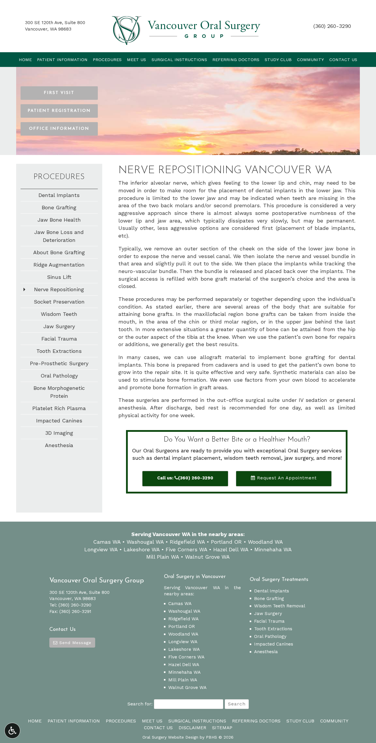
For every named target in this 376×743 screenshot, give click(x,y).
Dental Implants (59, 195)
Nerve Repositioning (59, 289)
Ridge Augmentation (59, 265)
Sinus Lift (59, 277)
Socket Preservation (59, 302)
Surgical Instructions (179, 59)
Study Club (278, 59)
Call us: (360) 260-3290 (185, 478)
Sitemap (222, 727)
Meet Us (136, 59)
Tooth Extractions (59, 351)
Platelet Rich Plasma (59, 408)
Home (25, 59)
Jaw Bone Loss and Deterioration (59, 236)
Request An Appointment (286, 478)
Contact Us (343, 59)
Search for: (139, 704)
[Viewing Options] (12, 731)
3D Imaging (59, 433)
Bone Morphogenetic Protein (59, 392)
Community (310, 59)
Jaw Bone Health (59, 220)
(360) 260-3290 (332, 26)
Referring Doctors (235, 59)
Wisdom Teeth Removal (279, 606)
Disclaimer (192, 727)
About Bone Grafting (59, 252)
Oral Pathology (59, 376)
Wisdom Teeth (59, 314)
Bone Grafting (59, 207)
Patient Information (62, 59)
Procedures (107, 59)
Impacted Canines (59, 420)
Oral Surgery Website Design (170, 737)
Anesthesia (59, 445)
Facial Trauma (59, 339)
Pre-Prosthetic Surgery (59, 363)
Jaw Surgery (59, 326)
